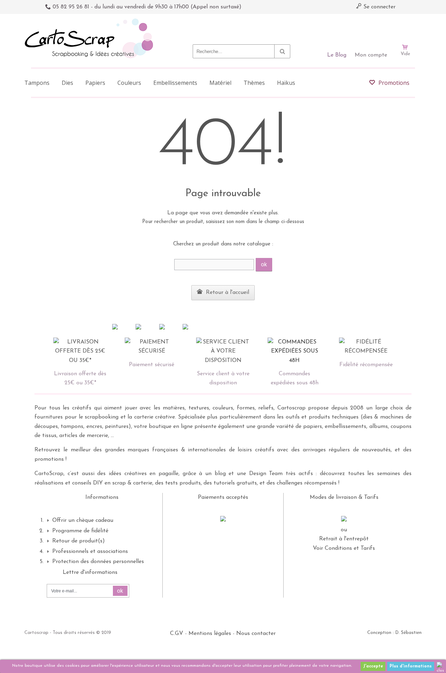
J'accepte (373, 666)
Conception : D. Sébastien (394, 632)
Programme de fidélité (80, 531)
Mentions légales (210, 633)
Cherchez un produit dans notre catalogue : (223, 244)
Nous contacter (256, 633)
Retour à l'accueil (226, 292)
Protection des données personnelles (98, 561)
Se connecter (378, 7)
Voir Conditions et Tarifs (344, 548)
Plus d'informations (411, 666)
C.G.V (176, 633)
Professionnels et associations (90, 551)
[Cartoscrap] (90, 21)
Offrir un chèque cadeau (82, 520)
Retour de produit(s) (78, 541)
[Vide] (405, 27)
